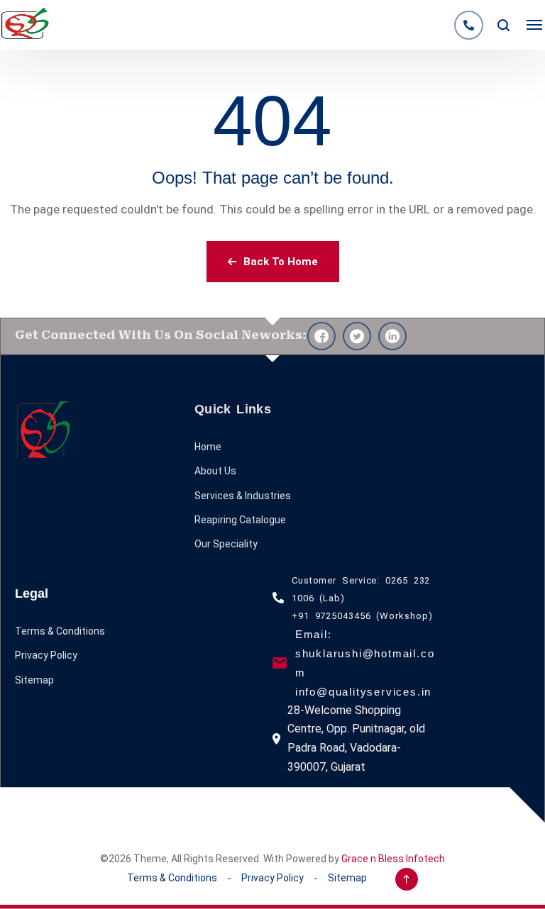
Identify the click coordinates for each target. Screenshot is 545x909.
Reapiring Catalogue (240, 519)
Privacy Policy (46, 655)
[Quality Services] (25, 25)
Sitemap (34, 680)
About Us (215, 470)
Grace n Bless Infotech (393, 858)
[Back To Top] (406, 879)
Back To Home (280, 261)
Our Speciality (226, 544)
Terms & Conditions (60, 631)
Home (207, 446)
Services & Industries (242, 495)
